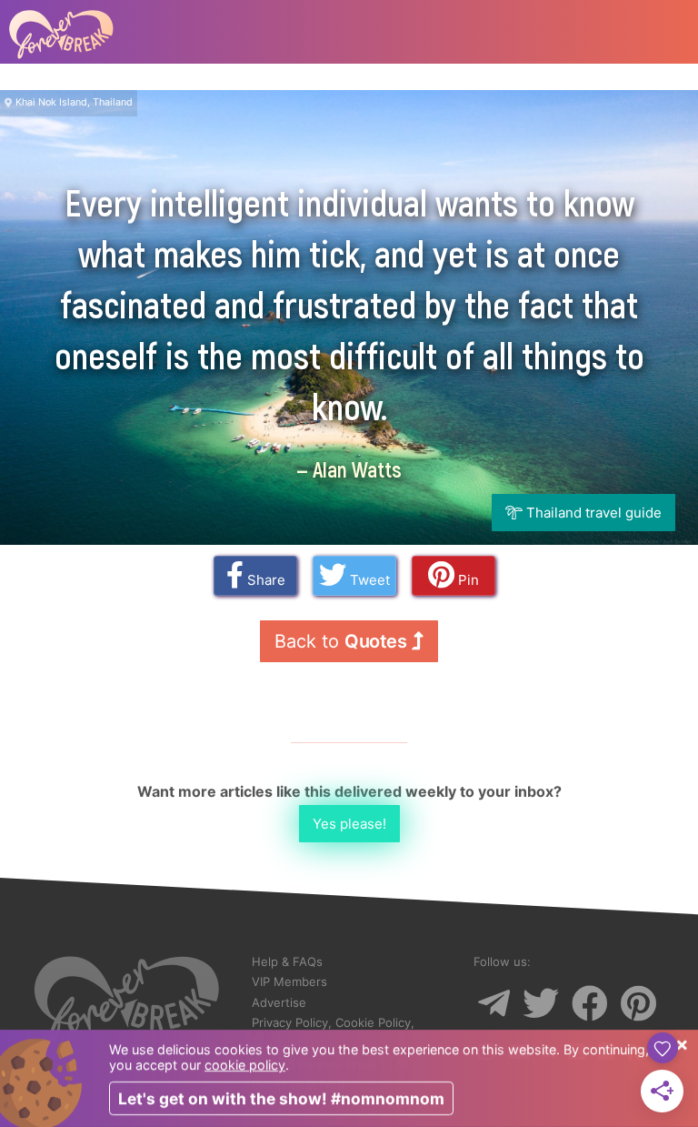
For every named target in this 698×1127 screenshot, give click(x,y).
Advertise (279, 1002)
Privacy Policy (290, 1022)
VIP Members (289, 981)
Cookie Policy (373, 1022)
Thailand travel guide (592, 512)
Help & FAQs (287, 961)
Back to (340, 641)
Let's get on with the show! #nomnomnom (281, 1098)
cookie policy (244, 1064)
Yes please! (349, 823)
